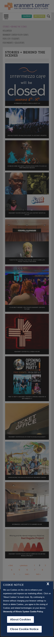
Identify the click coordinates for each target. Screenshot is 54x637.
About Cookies (20, 619)
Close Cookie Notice (24, 629)
